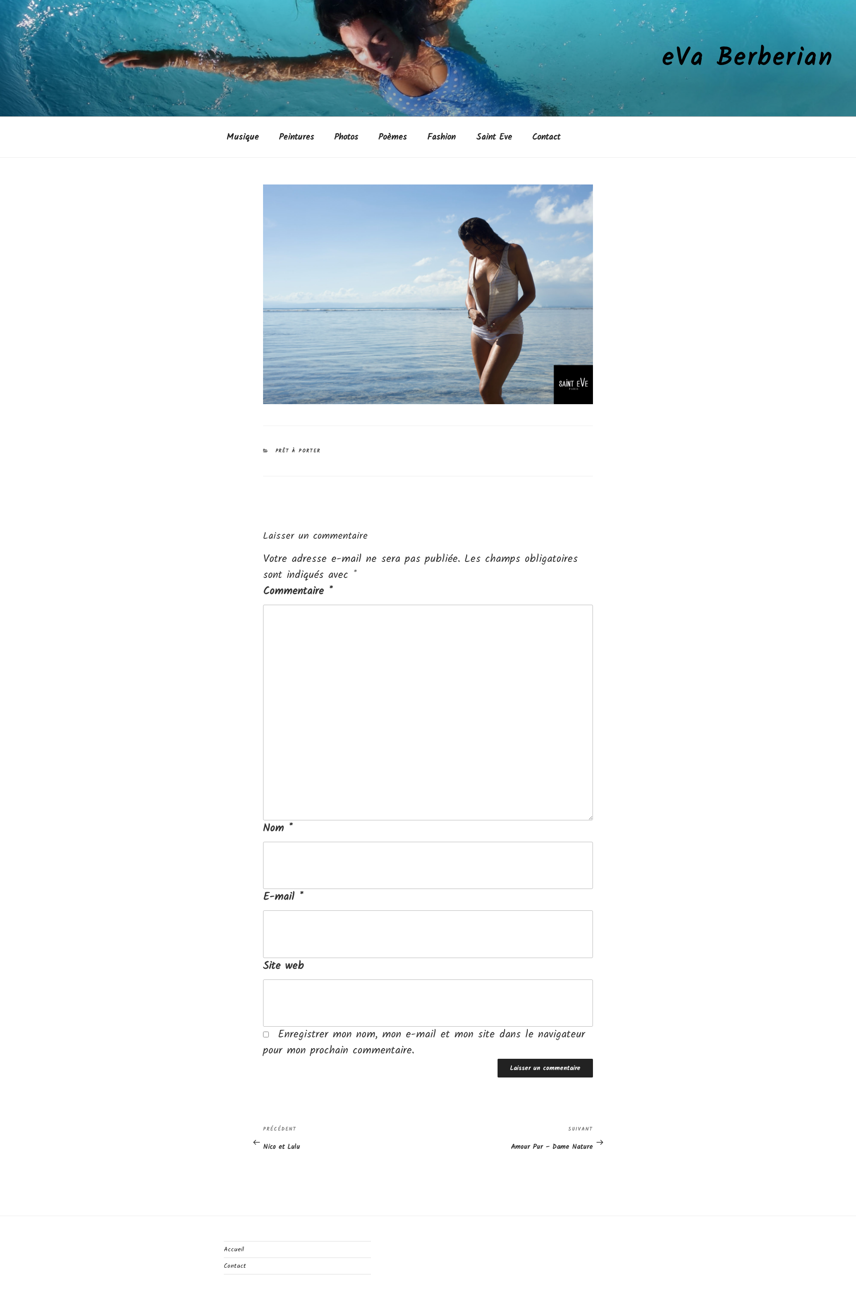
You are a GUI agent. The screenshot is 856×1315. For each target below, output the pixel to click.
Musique (242, 137)
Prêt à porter (298, 451)
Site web (283, 966)
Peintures (296, 137)
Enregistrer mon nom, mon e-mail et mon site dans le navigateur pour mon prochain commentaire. (424, 1042)
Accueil (234, 1249)
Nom (277, 828)
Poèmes (393, 137)
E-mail (283, 897)
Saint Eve (494, 137)
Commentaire (298, 591)
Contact (546, 137)
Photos (346, 137)
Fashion (441, 137)
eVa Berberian (748, 58)
